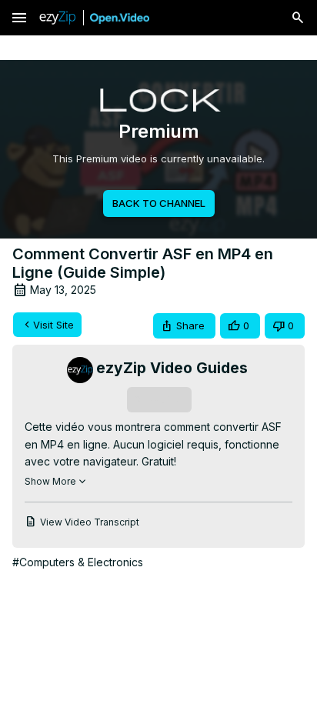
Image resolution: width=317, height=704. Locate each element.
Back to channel (158, 203)
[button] (184, 326)
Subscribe (159, 399)
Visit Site (53, 325)
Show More (50, 481)
